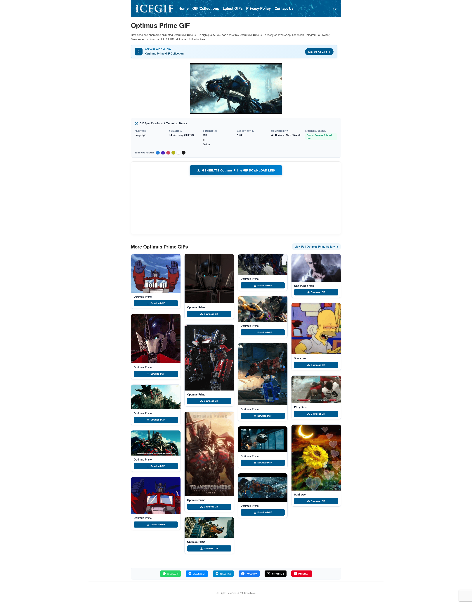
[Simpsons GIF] (316, 328)
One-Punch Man (304, 286)
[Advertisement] (236, 204)
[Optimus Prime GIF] (156, 273)
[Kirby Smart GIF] (316, 389)
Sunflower (300, 494)
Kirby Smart (301, 407)
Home (183, 8)
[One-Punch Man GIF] (316, 268)
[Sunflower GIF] (316, 458)
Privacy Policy (258, 8)
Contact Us (284, 8)
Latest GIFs (233, 8)
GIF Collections (205, 8)
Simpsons (300, 358)
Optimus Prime (143, 296)
